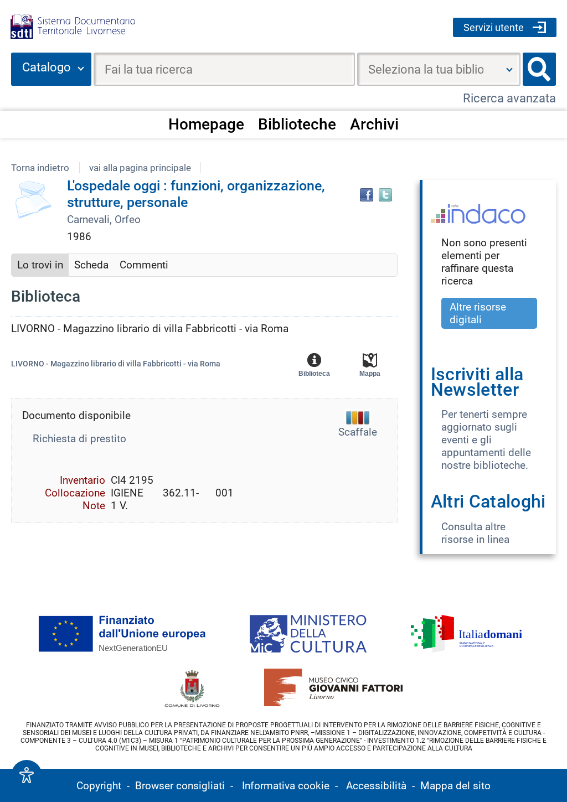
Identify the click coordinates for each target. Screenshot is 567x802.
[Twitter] (385, 194)
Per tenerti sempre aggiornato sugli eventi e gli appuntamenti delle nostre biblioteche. (486, 440)
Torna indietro (40, 167)
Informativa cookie (285, 785)
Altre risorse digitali (478, 313)
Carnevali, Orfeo (104, 219)
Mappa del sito (455, 785)
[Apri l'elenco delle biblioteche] (509, 69)
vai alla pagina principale (140, 167)
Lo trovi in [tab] (40, 264)
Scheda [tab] (91, 264)
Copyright (98, 785)
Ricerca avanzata (509, 98)
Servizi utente (493, 27)
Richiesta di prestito (79, 438)
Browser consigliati (180, 785)
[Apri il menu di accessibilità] (26, 775)
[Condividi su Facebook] (366, 194)
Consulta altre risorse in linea (475, 533)
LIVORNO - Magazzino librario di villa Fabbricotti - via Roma (115, 364)
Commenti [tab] (144, 264)
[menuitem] (206, 124)
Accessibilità (376, 785)
